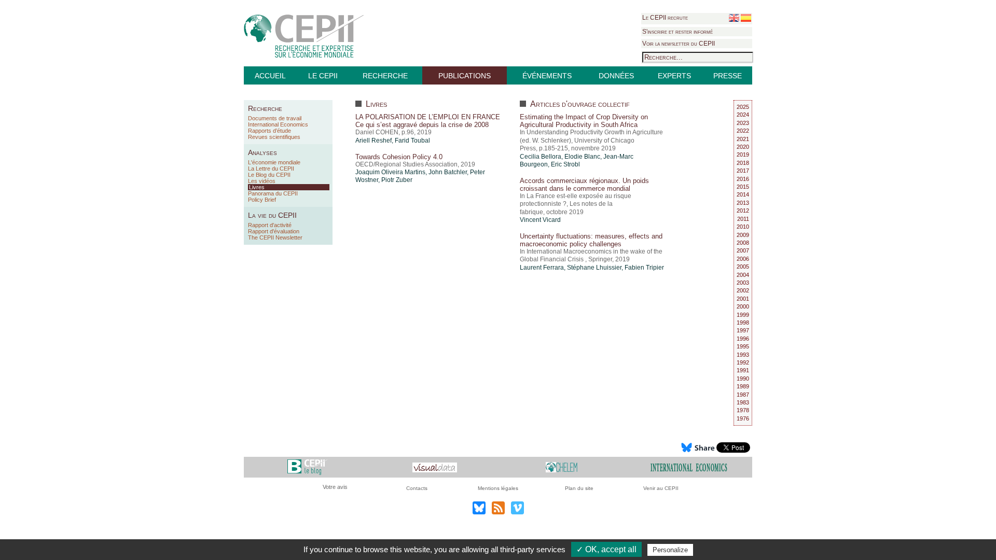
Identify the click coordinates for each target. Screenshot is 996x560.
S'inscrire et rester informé (677, 31)
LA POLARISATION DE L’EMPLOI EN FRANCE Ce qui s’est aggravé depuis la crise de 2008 (427, 121)
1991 (743, 370)
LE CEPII (323, 76)
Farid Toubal (412, 140)
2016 (743, 179)
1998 (743, 322)
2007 (743, 250)
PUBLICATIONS (464, 76)
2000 (743, 306)
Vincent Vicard (540, 219)
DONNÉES (616, 76)
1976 (743, 418)
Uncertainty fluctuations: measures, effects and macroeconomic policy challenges (591, 240)
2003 (743, 282)
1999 (743, 315)
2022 (743, 131)
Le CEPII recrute (665, 17)
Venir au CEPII (661, 488)
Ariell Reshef (373, 140)
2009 (743, 235)
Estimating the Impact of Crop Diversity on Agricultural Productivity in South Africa (584, 121)
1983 (743, 402)
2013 (743, 203)
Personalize (670, 550)
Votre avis (335, 487)
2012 (743, 210)
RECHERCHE (385, 76)
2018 (743, 163)
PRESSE (727, 76)
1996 (743, 338)
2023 (743, 123)
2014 (743, 194)
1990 (743, 378)
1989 (743, 386)
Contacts (416, 488)
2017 (743, 170)
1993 (743, 355)
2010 (743, 226)
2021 (743, 139)
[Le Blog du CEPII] (307, 467)
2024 (743, 114)
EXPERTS (674, 76)
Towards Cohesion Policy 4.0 (398, 157)
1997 (743, 330)
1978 (743, 410)
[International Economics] (689, 467)
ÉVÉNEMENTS (547, 76)
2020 (743, 147)
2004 (743, 275)
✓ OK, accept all (606, 549)
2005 (743, 266)
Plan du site (579, 488)
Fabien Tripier (644, 267)
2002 (743, 290)
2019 (743, 154)
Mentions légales (498, 488)
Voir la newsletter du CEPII (678, 43)
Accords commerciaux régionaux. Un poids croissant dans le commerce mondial (584, 184)
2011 (743, 219)
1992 (743, 362)
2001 (743, 299)
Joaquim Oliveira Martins (390, 172)
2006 (743, 259)
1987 (743, 394)
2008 (743, 243)
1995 (743, 346)
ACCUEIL (270, 76)
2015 (743, 187)
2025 (743, 107)
